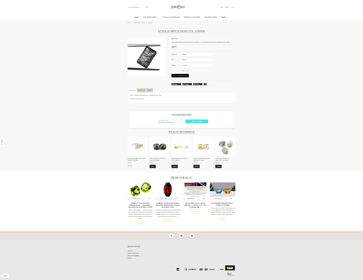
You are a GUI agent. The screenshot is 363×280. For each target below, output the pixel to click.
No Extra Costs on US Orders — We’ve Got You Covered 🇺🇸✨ (195, 205)
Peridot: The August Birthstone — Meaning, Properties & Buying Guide (140, 205)
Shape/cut (174, 54)
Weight (173, 65)
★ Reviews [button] (2, 142)
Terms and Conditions (133, 255)
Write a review (197, 121)
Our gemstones (150, 17)
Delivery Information (133, 253)
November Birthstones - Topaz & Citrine (222, 204)
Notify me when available (180, 75)
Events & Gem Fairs (192, 17)
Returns (130, 258)
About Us (130, 251)
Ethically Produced (171, 17)
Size (172, 60)
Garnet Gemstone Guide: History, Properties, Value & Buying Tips (168, 205)
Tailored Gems (211, 17)
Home (136, 17)
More (223, 17)
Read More (140, 223)
